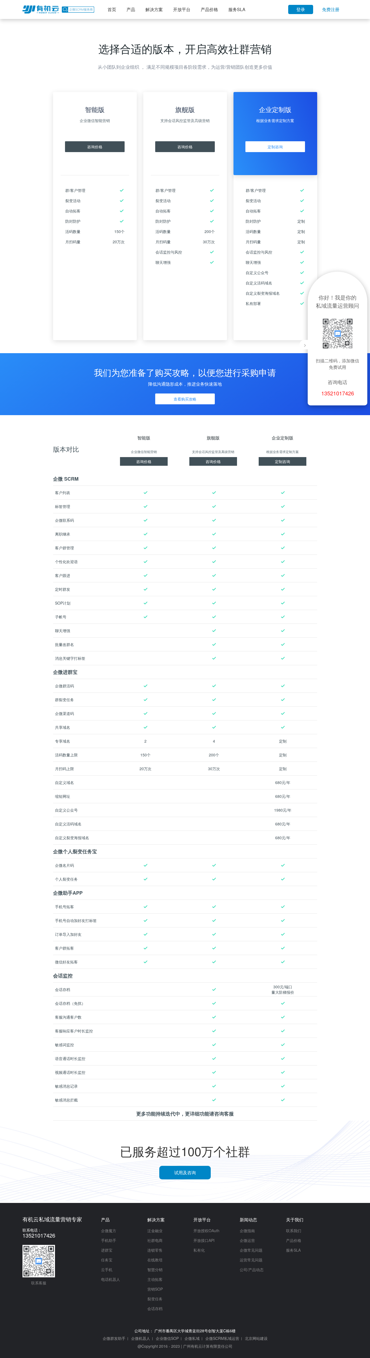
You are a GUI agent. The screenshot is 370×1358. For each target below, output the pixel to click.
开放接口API (204, 1240)
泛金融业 (155, 1230)
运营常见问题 (251, 1259)
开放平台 (181, 9)
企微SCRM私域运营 (222, 1338)
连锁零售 (155, 1250)
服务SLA (236, 9)
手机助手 (108, 1240)
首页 (112, 9)
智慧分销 (155, 1269)
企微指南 (247, 1230)
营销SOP (155, 1289)
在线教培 (155, 1259)
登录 (300, 9)
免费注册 (330, 9)
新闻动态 (248, 1219)
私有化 (199, 1250)
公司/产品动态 (252, 1269)
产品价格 (209, 9)
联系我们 (293, 1230)
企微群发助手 (114, 1338)
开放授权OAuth (206, 1230)
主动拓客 (155, 1279)
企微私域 (192, 1338)
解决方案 (154, 9)
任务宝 (106, 1259)
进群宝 (106, 1250)
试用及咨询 (185, 1172)
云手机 (106, 1269)
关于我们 (294, 1219)
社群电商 (155, 1240)
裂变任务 (155, 1298)
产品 (130, 9)
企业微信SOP (167, 1338)
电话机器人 (110, 1279)
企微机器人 (140, 1338)
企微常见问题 (251, 1250)
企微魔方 (108, 1230)
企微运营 (247, 1240)
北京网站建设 (256, 1338)
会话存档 (155, 1308)
